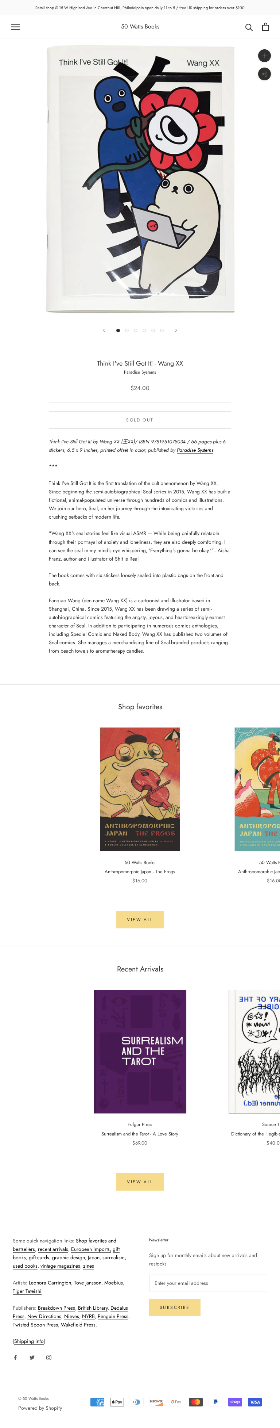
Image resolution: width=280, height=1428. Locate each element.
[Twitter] (32, 1357)
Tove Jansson (87, 1282)
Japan (94, 1257)
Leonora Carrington (50, 1282)
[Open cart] (265, 27)
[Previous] (104, 330)
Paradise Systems (195, 450)
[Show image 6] (162, 330)
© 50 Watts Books (33, 1398)
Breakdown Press (56, 1307)
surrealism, (114, 1257)
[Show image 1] (118, 330)
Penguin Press (113, 1316)
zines (88, 1265)
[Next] (176, 330)
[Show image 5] (153, 330)
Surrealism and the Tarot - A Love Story (139, 1133)
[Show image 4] (144, 330)
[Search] (249, 27)
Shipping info (29, 1341)
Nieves (71, 1316)
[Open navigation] (15, 27)
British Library (93, 1307)
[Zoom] (264, 55)
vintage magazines (60, 1265)
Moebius (113, 1282)
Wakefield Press (78, 1324)
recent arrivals (53, 1249)
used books (25, 1265)
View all (140, 919)
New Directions (44, 1316)
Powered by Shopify (40, 1408)
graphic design (68, 1257)
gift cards (39, 1257)
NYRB (88, 1316)
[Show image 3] (135, 330)
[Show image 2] (127, 330)
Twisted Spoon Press (35, 1324)
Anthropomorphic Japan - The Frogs (140, 871)
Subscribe (175, 1307)
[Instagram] (48, 1357)
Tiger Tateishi (27, 1291)
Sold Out (139, 420)
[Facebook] (15, 1357)
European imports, (91, 1249)
